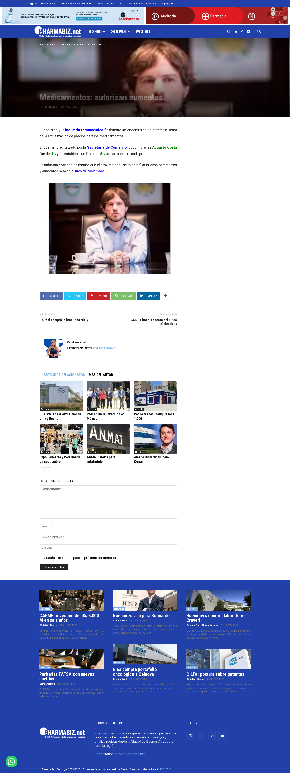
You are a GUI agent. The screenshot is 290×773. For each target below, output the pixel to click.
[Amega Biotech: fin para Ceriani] (155, 439)
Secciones (95, 31)
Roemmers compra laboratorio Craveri (215, 618)
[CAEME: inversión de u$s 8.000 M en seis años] (71, 600)
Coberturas (119, 31)
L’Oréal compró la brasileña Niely (64, 320)
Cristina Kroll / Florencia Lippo (202, 625)
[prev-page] (42, 469)
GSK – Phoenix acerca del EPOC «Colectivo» (154, 322)
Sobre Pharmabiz (107, 3)
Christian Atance (48, 625)
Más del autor (101, 375)
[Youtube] (248, 31)
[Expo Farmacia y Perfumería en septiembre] (61, 439)
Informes (192, 608)
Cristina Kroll (51, 107)
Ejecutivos (140, 452)
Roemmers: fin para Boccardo (141, 615)
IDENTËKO (165, 769)
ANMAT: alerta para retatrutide (101, 459)
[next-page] (48, 469)
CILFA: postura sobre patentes (215, 674)
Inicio (43, 44)
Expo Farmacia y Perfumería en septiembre (60, 459)
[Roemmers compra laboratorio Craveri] (218, 600)
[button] (259, 31)
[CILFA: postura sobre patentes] (218, 659)
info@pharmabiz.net (130, 754)
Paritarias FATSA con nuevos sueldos (66, 676)
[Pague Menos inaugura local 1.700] (155, 396)
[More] (166, 296)
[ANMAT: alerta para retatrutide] (108, 439)
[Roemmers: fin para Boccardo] (145, 600)
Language (165, 3)
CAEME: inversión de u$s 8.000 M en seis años (69, 618)
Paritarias (45, 667)
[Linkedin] (235, 31)
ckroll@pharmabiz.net (104, 347)
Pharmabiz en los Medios (142, 3)
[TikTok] (242, 31)
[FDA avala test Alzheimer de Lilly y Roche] (61, 396)
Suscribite (143, 31)
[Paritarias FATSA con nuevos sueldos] (71, 659)
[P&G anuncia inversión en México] (108, 396)
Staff (122, 3)
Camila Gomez (47, 684)
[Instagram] (229, 31)
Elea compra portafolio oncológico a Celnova (135, 672)
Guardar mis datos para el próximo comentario (80, 558)
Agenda (53, 44)
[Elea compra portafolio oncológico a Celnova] (145, 654)
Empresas (45, 608)
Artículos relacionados (64, 375)
